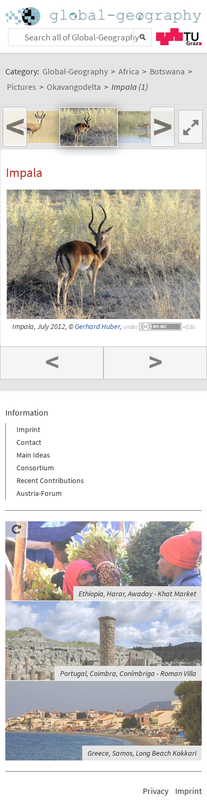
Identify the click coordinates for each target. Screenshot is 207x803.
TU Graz (179, 36)
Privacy (155, 790)
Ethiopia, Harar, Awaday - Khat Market (137, 593)
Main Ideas (33, 455)
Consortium (35, 467)
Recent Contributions (50, 480)
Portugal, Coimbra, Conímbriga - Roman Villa (128, 673)
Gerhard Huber (97, 326)
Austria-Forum (39, 493)
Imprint (28, 429)
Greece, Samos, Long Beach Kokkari (142, 753)
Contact (28, 442)
